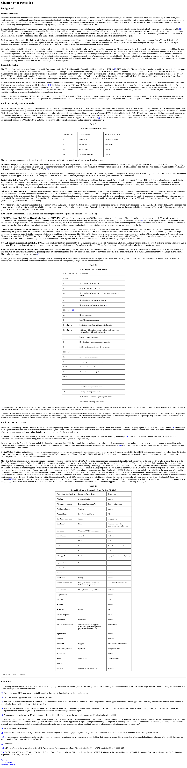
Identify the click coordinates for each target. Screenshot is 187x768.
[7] (142, 220)
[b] (73, 310)
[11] (120, 445)
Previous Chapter (8, 765)
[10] (127, 436)
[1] (180, 29)
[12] (131, 465)
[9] (173, 427)
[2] (115, 69)
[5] (99, 117)
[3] (49, 85)
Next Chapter (6, 762)
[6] (48, 169)
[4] (149, 113)
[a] (106, 305)
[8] (38, 254)
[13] (11, 479)
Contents (4, 760)
